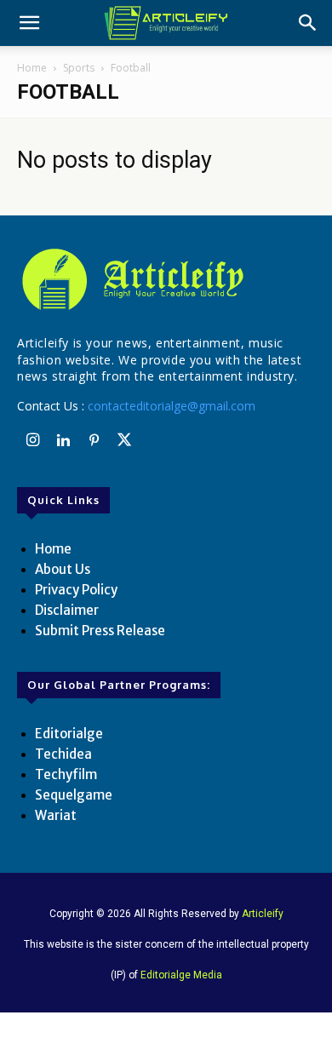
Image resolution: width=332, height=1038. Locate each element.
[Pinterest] (93, 441)
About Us (62, 569)
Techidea (63, 754)
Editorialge (69, 733)
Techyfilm (66, 774)
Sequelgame (73, 795)
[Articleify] (166, 279)
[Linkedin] (63, 441)
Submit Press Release (100, 630)
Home (32, 67)
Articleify (262, 914)
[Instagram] (32, 441)
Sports (78, 67)
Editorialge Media (181, 975)
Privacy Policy (76, 590)
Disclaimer (67, 610)
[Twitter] (124, 441)
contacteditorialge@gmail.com (171, 406)
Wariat (56, 815)
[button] (29, 23)
